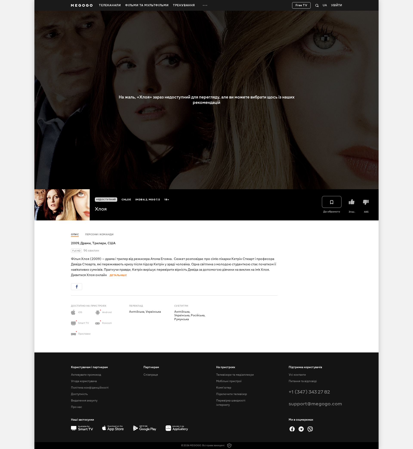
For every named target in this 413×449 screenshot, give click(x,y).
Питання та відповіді (303, 381)
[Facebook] (292, 429)
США (112, 243)
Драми (85, 243)
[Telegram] (301, 429)
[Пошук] (317, 5)
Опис (75, 234)
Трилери (99, 243)
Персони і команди (99, 234)
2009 (75, 243)
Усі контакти (297, 375)
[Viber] (310, 429)
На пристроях (225, 367)
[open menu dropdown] (205, 5)
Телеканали (110, 5)
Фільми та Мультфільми (147, 5)
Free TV (301, 5)
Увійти (336, 5)
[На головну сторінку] (81, 5)
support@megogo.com (315, 403)
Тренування (184, 5)
